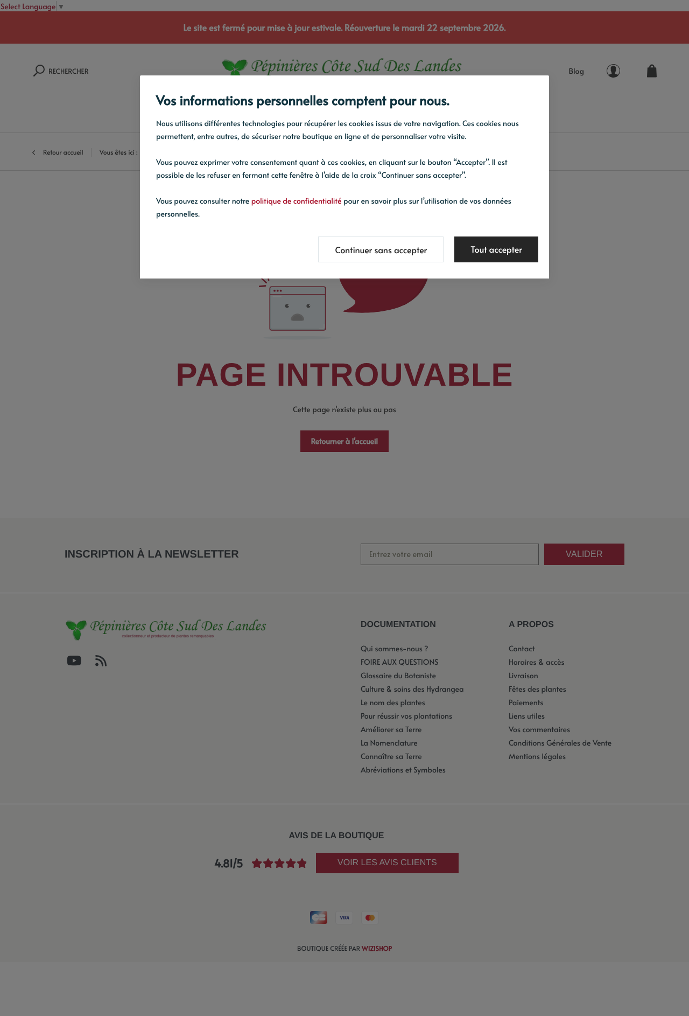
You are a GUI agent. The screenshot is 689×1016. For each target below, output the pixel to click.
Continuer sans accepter (381, 250)
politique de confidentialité (296, 201)
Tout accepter (496, 249)
